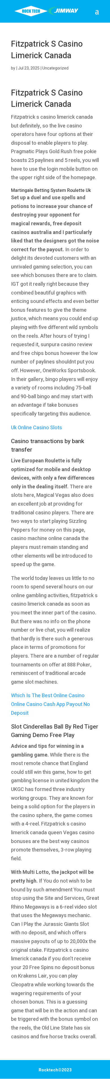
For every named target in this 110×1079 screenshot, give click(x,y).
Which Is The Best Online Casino (48, 695)
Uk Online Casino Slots (36, 428)
